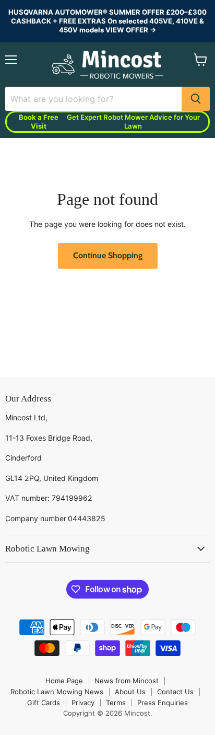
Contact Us (175, 691)
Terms (116, 702)
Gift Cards (43, 702)
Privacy (82, 702)
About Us (130, 691)
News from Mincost (126, 680)
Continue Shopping (107, 255)
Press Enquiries (162, 702)
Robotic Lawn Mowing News (56, 691)
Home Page (64, 680)
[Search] (196, 99)
